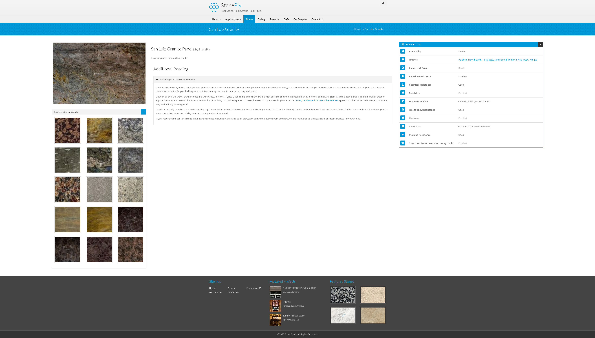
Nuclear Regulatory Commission (299, 287)
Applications (232, 19)
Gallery (261, 19)
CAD (286, 19)
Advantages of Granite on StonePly (177, 79)
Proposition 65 (253, 288)
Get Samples (300, 19)
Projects (274, 19)
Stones (249, 19)
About (215, 19)
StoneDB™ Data (413, 44)
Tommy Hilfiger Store (294, 315)
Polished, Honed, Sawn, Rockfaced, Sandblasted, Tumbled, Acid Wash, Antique (497, 59)
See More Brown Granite (66, 111)
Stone (231, 5)
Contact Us (317, 19)
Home (212, 288)
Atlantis (287, 301)
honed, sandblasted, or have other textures (316, 100)
